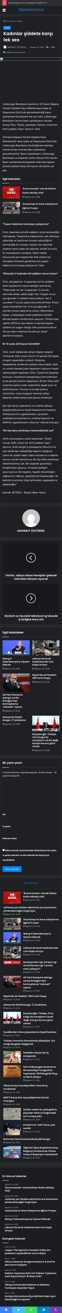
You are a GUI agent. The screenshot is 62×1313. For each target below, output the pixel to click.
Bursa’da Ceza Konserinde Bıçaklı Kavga (26, 1139)
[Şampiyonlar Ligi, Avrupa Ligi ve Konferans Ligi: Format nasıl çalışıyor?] (12, 962)
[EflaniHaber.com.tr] (31, 9)
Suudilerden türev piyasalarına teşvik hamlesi (29, 1032)
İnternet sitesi (10, 838)
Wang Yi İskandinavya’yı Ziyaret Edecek (16, 661)
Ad (5, 814)
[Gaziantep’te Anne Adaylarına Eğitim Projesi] (11, 208)
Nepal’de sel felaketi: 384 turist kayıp (44, 676)
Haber (20, 21)
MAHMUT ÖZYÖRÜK (16, 47)
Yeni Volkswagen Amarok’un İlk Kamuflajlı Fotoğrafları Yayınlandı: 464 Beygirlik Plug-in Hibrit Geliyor (40, 1072)
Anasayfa (10, 21)
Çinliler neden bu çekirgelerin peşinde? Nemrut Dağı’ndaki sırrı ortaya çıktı (40, 1113)
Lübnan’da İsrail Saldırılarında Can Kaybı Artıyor (42, 661)
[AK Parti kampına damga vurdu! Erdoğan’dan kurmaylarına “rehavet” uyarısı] (16, 683)
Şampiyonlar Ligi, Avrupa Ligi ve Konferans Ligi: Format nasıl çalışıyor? (40, 965)
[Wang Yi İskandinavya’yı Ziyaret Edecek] (16, 648)
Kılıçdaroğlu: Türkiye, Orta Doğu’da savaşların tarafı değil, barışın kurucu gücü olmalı (45, 740)
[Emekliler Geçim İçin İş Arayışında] (12, 1057)
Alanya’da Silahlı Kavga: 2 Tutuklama (14, 719)
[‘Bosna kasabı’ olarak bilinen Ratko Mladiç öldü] (11, 193)
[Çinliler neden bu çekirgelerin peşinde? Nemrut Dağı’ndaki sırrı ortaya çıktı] (12, 1114)
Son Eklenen (31, 882)
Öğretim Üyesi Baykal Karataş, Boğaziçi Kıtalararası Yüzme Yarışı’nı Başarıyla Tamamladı (41, 1151)
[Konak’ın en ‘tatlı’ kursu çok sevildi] (12, 1129)
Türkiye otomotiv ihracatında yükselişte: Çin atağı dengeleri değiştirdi (29, 1042)
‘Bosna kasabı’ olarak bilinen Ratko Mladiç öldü (40, 895)
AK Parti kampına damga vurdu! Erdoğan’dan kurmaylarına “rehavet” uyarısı (13, 700)
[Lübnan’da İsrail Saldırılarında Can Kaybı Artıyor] (45, 648)
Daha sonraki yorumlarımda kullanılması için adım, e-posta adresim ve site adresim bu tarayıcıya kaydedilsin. (30, 855)
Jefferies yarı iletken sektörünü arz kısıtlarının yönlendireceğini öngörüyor (29, 909)
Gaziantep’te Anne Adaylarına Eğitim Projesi (29, 2)
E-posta (7, 826)
